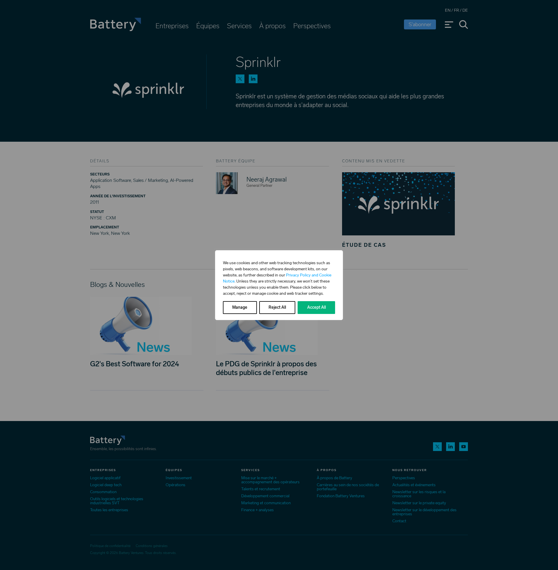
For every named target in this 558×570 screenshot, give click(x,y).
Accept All (316, 307)
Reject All (277, 307)
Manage (239, 307)
